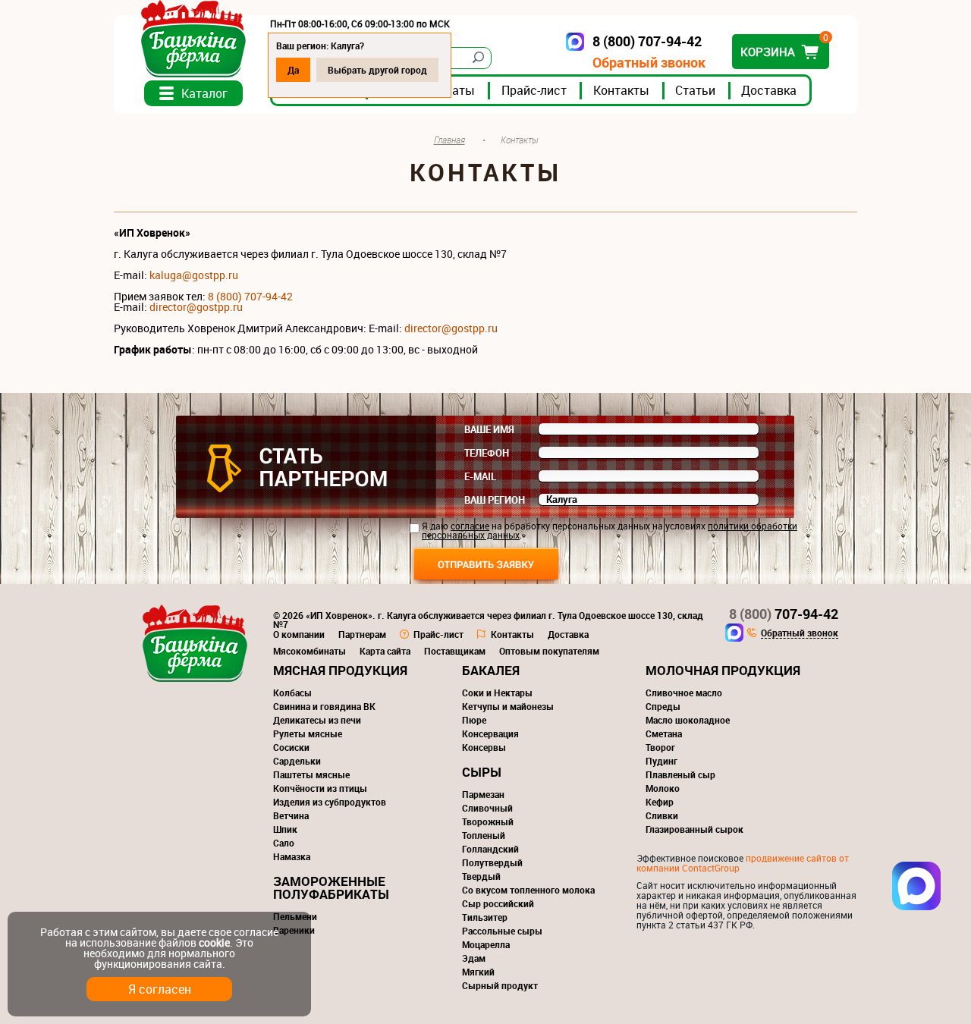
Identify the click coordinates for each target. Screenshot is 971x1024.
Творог (660, 747)
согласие (470, 526)
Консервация (490, 733)
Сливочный (487, 808)
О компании (299, 634)
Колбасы (292, 692)
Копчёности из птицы (320, 788)
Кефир (660, 802)
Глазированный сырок (694, 829)
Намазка (291, 856)
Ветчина (291, 815)
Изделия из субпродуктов (329, 802)
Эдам (474, 958)
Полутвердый (492, 862)
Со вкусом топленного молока (528, 890)
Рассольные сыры (502, 931)
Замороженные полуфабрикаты (331, 887)
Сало (283, 843)
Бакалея (491, 670)
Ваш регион (494, 500)
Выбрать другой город (377, 70)
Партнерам (362, 634)
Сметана (664, 733)
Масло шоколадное (688, 720)
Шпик (285, 829)
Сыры (481, 772)
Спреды (663, 706)
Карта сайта (385, 651)
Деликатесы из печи (317, 720)
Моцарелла (486, 944)
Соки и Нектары (497, 692)
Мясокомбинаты (309, 651)
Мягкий (478, 972)
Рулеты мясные (307, 733)
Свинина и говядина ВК (324, 706)
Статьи (695, 90)
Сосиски (291, 747)
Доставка (769, 90)
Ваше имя (489, 429)
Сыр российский (498, 903)
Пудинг (661, 761)
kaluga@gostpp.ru (193, 275)
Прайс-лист (534, 90)
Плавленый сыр (680, 774)
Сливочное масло (684, 692)
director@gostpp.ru (451, 328)
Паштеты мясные (311, 774)
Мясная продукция (340, 670)
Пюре (474, 720)
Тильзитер (484, 917)
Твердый (481, 876)
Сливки (662, 815)
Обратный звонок (648, 62)
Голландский (490, 849)
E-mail (480, 476)
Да (293, 70)
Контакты (621, 90)
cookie (214, 942)
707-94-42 (783, 613)
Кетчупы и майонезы (508, 706)
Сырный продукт (500, 985)
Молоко (663, 788)
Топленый (483, 835)
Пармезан (483, 794)
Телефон (486, 453)
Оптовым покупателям (549, 651)
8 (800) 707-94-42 (250, 296)
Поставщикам (455, 651)
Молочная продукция (723, 670)
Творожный (488, 821)
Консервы (484, 747)
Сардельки (297, 761)
